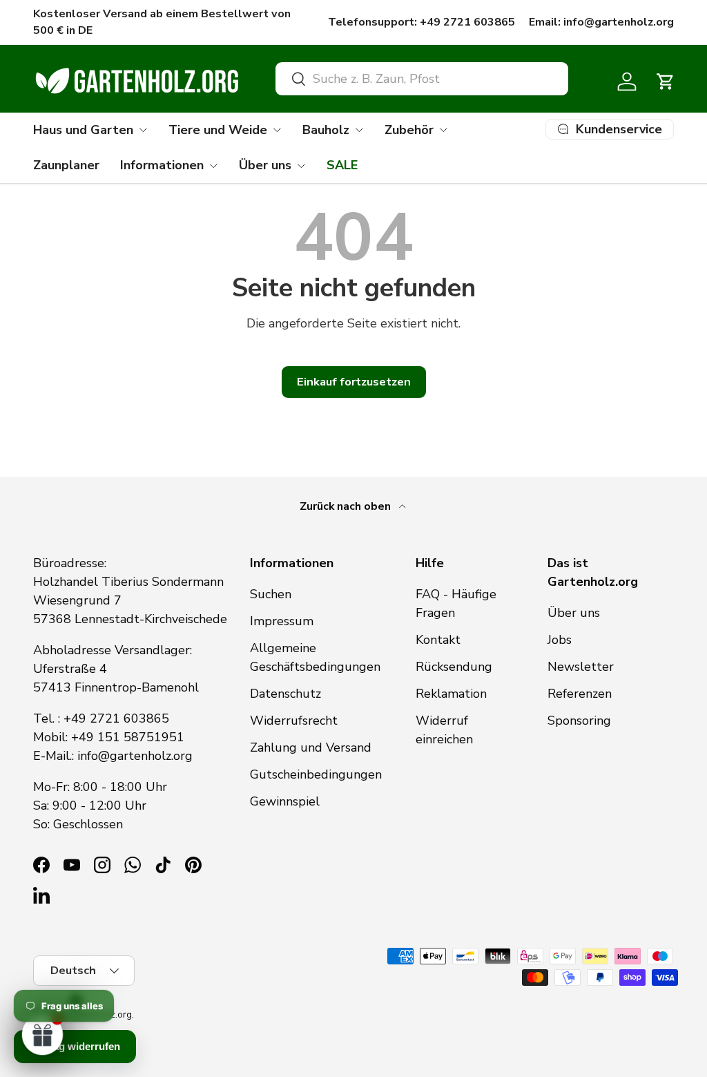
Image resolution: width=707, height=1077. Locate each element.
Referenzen (580, 693)
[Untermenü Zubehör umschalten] (443, 130)
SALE (342, 165)
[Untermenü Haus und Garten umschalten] (143, 130)
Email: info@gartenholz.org (601, 22)
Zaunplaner (66, 165)
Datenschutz (285, 693)
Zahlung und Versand (310, 747)
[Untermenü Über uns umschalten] (301, 166)
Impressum (281, 621)
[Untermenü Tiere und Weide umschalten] (277, 130)
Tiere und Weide (217, 130)
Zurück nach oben (347, 506)
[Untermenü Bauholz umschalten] (359, 130)
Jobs (560, 639)
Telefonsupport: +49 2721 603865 (421, 22)
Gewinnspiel (285, 801)
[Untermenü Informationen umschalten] (213, 166)
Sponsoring (579, 720)
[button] (665, 81)
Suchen (270, 594)
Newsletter (581, 666)
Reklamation (451, 693)
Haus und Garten (83, 130)
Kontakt (438, 639)
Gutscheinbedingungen (316, 774)
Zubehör (409, 130)
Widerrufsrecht (294, 720)
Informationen (162, 165)
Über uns (265, 165)
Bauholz (325, 130)
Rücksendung (454, 666)
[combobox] (421, 78)
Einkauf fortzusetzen (354, 382)
